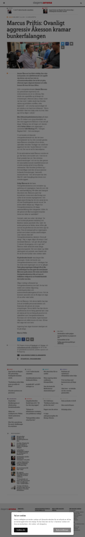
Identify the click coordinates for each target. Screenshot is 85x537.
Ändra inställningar (62, 530)
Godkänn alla (21, 530)
